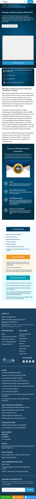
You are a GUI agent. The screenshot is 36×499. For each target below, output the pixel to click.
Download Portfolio (7, 344)
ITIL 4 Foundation (6, 439)
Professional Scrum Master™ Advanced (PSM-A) (15, 383)
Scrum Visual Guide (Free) (9, 341)
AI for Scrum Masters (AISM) (10, 389)
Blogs (3, 334)
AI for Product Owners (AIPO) (10, 391)
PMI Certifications (13, 5)
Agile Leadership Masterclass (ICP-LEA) (13, 410)
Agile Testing (5, 464)
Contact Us (22, 351)
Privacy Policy (23, 353)
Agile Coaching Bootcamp (22, 454)
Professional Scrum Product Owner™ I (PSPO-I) (15, 380)
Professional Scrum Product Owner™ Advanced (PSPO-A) (18, 386)
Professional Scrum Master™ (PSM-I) (12, 378)
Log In (30, 2)
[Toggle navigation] (25, 1)
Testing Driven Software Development (17, 471)
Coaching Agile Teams (8, 454)
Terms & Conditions (24, 346)
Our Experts (22, 341)
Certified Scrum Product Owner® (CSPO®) (13, 375)
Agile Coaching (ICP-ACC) (9, 413)
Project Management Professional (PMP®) (14, 427)
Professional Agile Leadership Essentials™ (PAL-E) (15, 407)
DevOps (4, 471)
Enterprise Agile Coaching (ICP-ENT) (12, 415)
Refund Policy (23, 348)
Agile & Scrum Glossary (8, 339)
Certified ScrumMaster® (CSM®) (11, 372)
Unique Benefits (18, 257)
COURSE (4, 5)
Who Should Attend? (18, 278)
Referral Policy (23, 338)
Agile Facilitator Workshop (9, 457)
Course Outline (18, 229)
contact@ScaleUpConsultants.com (15, 82)
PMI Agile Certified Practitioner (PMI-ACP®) (13, 7)
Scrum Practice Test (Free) (9, 336)
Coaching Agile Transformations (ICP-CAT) (13, 418)
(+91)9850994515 (11, 75)
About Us (21, 343)
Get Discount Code (18, 63)
